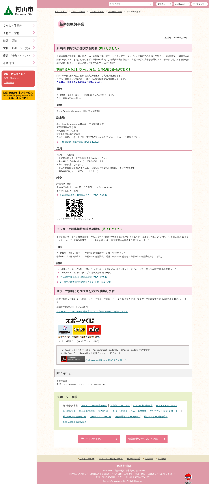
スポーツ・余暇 (97, 11)
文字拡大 (161, 4)
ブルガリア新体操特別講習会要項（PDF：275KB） (84, 277)
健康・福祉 (10, 40)
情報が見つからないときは (143, 438)
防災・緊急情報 (11, 78)
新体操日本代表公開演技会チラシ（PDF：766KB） (84, 195)
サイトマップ (198, 4)
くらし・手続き (12, 25)
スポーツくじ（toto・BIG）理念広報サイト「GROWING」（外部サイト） (92, 311)
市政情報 (8, 63)
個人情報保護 (133, 458)
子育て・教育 (11, 33)
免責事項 (149, 458)
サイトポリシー (86, 458)
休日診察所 (9, 82)
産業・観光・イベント (17, 55)
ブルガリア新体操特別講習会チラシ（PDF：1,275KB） (86, 282)
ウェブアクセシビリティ (111, 458)
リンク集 (162, 458)
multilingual (180, 4)
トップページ (61, 11)
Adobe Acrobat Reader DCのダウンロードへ (107, 360)
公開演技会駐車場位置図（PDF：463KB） (80, 142)
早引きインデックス (92, 438)
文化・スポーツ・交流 (17, 48)
